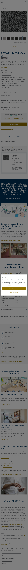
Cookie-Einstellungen (14, 292)
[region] (14, 285)
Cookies (9, 285)
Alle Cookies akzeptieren (14, 288)
